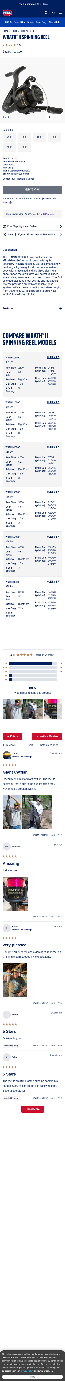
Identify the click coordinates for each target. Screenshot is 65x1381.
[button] (12, 45)
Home (5, 31)
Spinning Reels (27, 31)
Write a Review (50, 737)
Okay (32, 1376)
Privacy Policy (27, 1371)
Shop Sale (54, 22)
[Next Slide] (59, 709)
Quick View (53, 357)
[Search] (46, 12)
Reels (14, 31)
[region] (32, 709)
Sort (31, 745)
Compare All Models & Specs (18, 178)
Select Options (32, 189)
